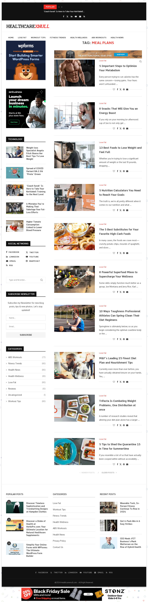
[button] (59, 7)
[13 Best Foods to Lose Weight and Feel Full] (74, 154)
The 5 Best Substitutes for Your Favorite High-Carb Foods (119, 231)
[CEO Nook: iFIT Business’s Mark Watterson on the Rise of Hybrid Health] (108, 543)
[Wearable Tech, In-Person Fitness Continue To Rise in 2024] (108, 507)
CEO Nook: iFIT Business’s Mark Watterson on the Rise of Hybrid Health (130, 542)
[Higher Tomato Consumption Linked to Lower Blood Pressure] (14, 226)
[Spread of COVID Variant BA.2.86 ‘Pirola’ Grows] (14, 173)
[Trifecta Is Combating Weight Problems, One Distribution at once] (74, 408)
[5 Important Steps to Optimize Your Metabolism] (74, 73)
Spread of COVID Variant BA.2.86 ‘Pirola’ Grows (34, 171)
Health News (117, 37)
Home (11, 37)
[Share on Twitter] (121, 89)
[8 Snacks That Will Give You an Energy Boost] (74, 115)
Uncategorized (27, 395)
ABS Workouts (99, 37)
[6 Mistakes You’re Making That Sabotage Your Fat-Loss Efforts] (14, 208)
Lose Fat (22, 37)
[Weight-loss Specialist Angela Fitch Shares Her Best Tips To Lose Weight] (14, 152)
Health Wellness (78, 37)
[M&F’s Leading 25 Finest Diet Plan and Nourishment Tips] (74, 365)
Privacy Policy (59, 541)
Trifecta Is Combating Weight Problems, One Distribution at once (117, 405)
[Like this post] (114, 89)
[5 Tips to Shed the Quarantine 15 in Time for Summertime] (74, 451)
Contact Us (58, 547)
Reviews (27, 388)
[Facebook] (63, 16)
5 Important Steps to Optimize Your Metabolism (118, 68)
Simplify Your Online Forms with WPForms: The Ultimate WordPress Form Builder (37, 550)
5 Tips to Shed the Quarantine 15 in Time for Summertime (119, 446)
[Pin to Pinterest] (124, 89)
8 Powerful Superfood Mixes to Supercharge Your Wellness (118, 274)
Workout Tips (38, 37)
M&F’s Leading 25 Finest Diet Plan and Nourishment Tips (117, 360)
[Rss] (84, 16)
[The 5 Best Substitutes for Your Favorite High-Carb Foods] (74, 236)
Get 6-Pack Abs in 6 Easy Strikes (130, 522)
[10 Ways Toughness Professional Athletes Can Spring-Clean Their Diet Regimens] (74, 318)
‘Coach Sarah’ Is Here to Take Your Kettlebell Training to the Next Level (35, 190)
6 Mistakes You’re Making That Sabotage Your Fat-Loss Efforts (35, 208)
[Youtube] (76, 16)
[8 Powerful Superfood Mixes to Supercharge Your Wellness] (74, 279)
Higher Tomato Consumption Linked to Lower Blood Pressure (34, 226)
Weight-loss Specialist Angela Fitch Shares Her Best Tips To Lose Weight (35, 153)
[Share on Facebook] (117, 89)
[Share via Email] (127, 89)
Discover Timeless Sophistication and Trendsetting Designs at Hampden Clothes (37, 507)
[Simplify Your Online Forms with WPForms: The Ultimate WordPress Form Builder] (14, 549)
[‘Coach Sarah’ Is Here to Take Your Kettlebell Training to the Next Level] (14, 190)
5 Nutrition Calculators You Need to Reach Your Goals (120, 192)
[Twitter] (67, 16)
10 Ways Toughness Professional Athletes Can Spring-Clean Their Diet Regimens (119, 315)
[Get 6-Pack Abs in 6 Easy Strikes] (108, 525)
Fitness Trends (58, 37)
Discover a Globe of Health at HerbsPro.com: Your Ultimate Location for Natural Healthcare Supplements (37, 528)
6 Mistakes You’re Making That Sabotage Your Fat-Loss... (68, 11)
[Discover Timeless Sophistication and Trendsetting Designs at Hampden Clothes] (14, 507)
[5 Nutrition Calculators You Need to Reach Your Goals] (74, 197)
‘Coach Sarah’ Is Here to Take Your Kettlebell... (64, 6)
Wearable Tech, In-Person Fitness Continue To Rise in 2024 (130, 507)
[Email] (80, 16)
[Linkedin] (71, 16)
